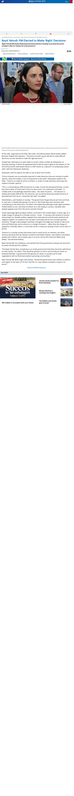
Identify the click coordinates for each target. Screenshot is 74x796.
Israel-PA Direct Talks (36, 53)
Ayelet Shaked (49, 53)
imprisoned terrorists (9, 53)
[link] (17, 292)
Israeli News (17, 37)
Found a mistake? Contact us (36, 267)
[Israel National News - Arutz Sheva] (37, 1)
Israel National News (7, 37)
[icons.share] (71, 1)
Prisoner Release (23, 53)
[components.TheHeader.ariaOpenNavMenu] (11, 1)
